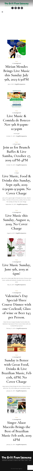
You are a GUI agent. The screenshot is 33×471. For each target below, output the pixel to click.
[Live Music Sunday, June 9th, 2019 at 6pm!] (16, 247)
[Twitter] (19, 8)
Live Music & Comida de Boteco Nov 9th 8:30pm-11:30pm (16, 122)
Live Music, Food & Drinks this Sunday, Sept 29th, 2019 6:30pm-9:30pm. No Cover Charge (16, 184)
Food (15, 144)
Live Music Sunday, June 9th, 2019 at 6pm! (16, 269)
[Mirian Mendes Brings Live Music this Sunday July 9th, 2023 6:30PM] (16, 49)
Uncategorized (17, 63)
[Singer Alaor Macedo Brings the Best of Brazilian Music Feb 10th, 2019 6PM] (16, 405)
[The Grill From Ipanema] (16, 4)
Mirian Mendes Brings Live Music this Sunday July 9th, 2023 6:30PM (16, 73)
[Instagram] (15, 8)
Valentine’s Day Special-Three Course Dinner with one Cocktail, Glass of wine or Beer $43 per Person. (16, 306)
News (18, 144)
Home (11, 26)
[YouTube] (22, 8)
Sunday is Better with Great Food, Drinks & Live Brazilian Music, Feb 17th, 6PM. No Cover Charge (16, 371)
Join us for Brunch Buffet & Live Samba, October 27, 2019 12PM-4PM (16, 153)
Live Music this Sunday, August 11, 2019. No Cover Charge (16, 222)
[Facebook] (12, 8)
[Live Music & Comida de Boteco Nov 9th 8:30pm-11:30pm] (16, 98)
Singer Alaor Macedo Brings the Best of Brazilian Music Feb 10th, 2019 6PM (16, 431)
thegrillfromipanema (20, 84)
